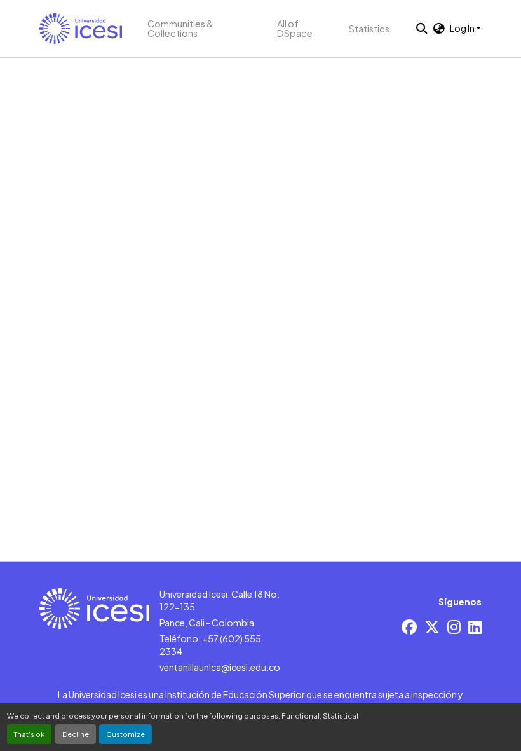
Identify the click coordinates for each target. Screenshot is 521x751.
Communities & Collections (180, 28)
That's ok (29, 733)
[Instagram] (454, 627)
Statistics (369, 28)
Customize (125, 733)
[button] (80, 28)
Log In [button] (463, 28)
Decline (75, 733)
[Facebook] (409, 627)
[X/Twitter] (432, 627)
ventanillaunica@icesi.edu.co (219, 667)
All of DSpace (295, 28)
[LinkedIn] (475, 627)
